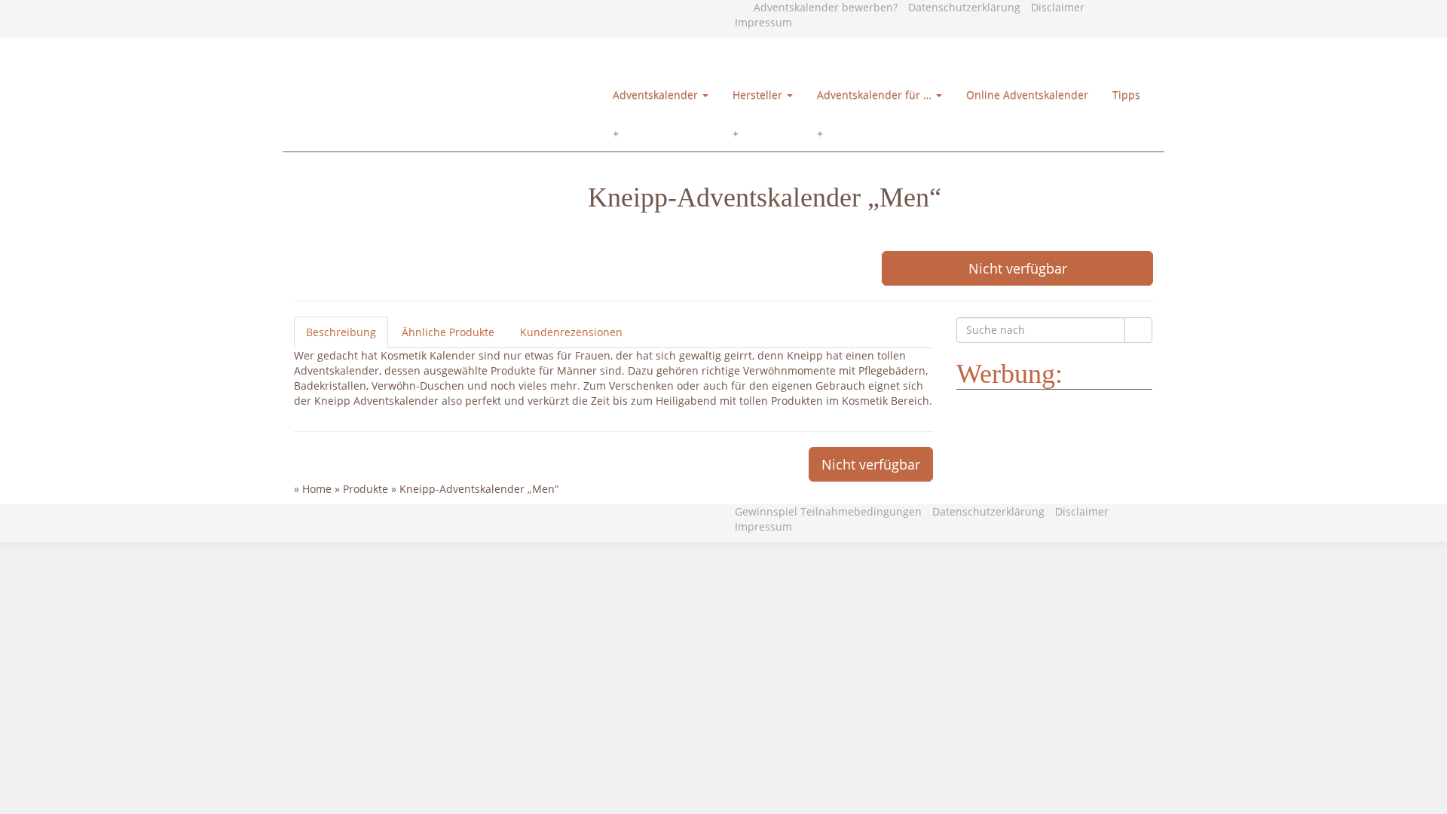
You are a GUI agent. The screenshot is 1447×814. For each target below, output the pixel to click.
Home (317, 489)
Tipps (1126, 94)
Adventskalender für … (876, 94)
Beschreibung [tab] (341, 332)
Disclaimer (1057, 7)
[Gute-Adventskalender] (464, 57)
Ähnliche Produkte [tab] (448, 332)
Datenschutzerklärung (964, 7)
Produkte (365, 489)
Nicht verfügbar (1017, 268)
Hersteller (759, 94)
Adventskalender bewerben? (826, 7)
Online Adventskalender (1027, 94)
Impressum (763, 22)
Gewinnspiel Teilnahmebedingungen (828, 511)
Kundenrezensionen (571, 332)
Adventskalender (657, 94)
